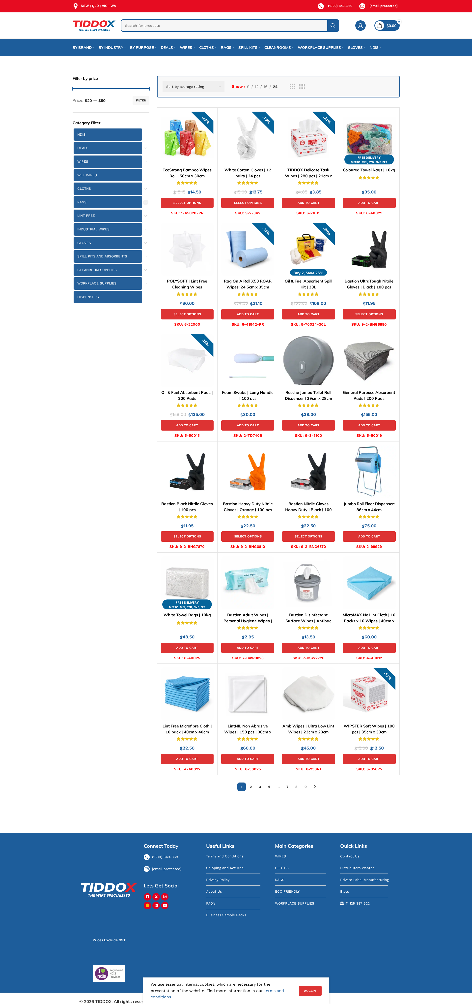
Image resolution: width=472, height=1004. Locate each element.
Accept (310, 991)
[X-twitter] (156, 897)
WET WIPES (87, 175)
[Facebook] (147, 897)
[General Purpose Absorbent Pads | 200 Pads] (369, 360)
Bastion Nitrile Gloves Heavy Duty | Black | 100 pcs (308, 509)
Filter (141, 100)
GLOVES (84, 243)
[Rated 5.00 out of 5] (187, 182)
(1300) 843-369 (340, 6)
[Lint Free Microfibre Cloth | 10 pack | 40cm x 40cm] (187, 694)
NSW (85, 6)
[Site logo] (94, 25)
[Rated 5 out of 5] (247, 182)
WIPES (82, 161)
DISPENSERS (88, 297)
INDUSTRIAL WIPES (93, 229)
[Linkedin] (156, 905)
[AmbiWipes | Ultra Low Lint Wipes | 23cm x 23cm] (308, 694)
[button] (308, 203)
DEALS (82, 148)
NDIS (81, 134)
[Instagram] (164, 897)
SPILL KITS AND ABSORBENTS (102, 256)
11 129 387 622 (358, 903)
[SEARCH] (333, 25)
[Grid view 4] (302, 86)
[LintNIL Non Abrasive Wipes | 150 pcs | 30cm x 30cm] (247, 694)
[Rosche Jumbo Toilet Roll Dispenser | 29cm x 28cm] (308, 360)
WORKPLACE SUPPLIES (96, 283)
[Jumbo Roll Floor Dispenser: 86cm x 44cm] (369, 471)
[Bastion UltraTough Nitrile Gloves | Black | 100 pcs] (369, 249)
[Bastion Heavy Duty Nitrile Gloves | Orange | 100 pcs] (247, 471)
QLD (95, 6)
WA (113, 6)
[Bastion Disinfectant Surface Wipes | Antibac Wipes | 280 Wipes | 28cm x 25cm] (308, 582)
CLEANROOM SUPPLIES (97, 270)
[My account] (360, 26)
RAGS (81, 202)
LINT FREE (86, 216)
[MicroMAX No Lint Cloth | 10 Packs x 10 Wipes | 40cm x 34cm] (369, 582)
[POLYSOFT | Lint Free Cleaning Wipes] (187, 249)
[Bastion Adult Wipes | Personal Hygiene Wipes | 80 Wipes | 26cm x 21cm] (247, 582)
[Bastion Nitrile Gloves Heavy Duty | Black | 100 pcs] (308, 471)
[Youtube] (164, 905)
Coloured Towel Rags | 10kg (369, 169)
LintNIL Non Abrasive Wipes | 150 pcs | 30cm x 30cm (247, 731)
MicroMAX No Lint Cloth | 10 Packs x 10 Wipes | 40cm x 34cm (369, 620)
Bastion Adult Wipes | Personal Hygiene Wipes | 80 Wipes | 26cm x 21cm (247, 620)
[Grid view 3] (292, 86)
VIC (105, 6)
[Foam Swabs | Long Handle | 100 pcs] (247, 360)
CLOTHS (84, 188)
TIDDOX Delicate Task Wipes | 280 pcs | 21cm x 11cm (308, 175)
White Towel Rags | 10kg (187, 614)
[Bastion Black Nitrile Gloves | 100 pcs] (187, 471)
